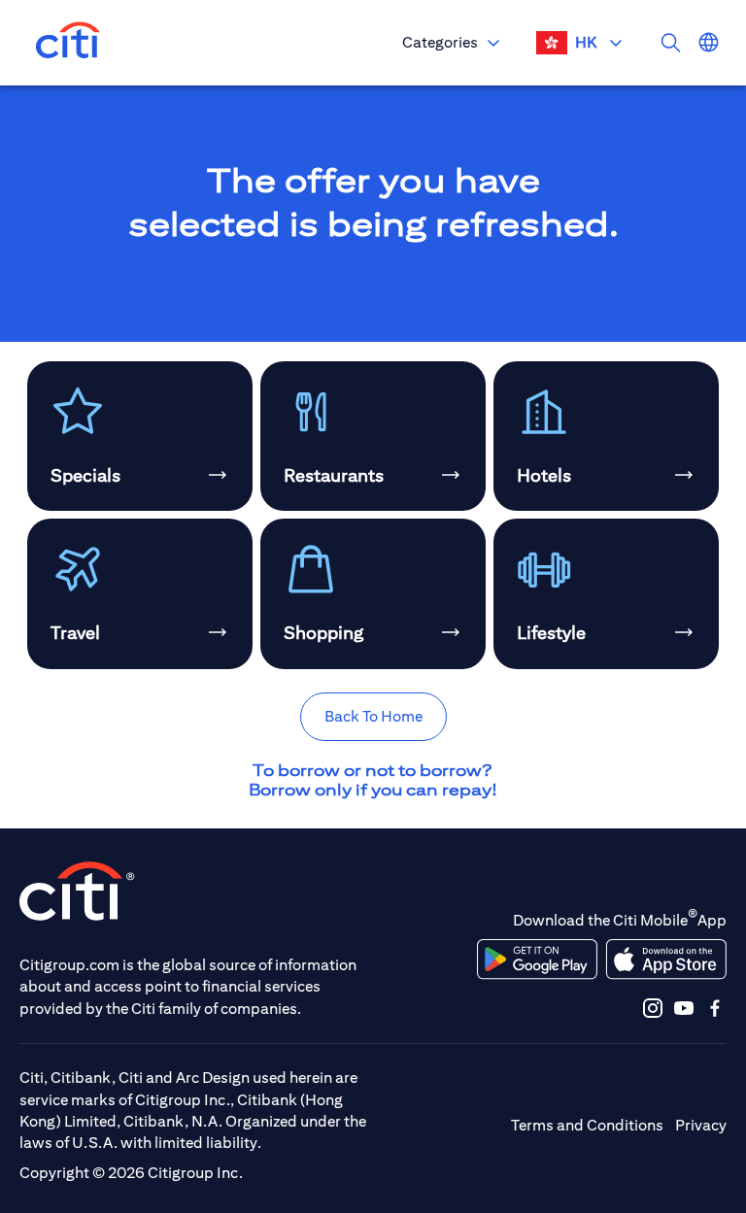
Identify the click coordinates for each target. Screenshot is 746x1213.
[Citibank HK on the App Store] (666, 959)
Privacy (701, 1125)
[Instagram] (652, 1007)
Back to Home (373, 716)
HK (585, 42)
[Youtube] (683, 1007)
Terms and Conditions (587, 1125)
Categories (440, 42)
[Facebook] (715, 1007)
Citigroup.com (69, 965)
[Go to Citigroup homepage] (77, 891)
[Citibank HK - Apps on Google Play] (537, 959)
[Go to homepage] (68, 43)
